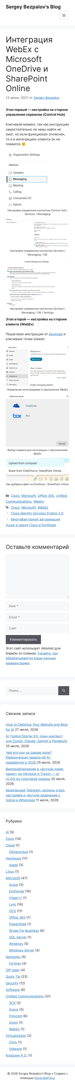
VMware (15, 1049)
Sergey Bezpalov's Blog (33, 7)
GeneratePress (44, 1078)
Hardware (13, 858)
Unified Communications (25, 996)
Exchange (16, 891)
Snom (13, 1023)
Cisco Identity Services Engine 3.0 (37, 513)
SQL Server (18, 937)
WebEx (38, 501)
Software (13, 990)
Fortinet (15, 963)
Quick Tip (13, 977)
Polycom (15, 1016)
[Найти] (63, 690)
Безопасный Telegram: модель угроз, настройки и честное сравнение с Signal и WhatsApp (35, 795)
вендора (55, 334)
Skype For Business (24, 931)
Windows (16, 944)
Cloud (10, 845)
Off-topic (13, 970)
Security (12, 983)
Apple (13, 865)
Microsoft (28, 496)
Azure (13, 885)
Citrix (13, 1042)
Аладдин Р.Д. (16, 1055)
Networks (13, 957)
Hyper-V (15, 898)
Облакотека (18, 852)
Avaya (13, 1009)
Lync (12, 904)
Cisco (15, 496)
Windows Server (21, 950)
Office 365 (46, 496)
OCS (12, 911)
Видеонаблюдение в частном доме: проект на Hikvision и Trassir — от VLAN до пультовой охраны (35, 774)
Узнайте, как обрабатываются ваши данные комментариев (32, 658)
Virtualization (16, 1036)
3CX (12, 1003)
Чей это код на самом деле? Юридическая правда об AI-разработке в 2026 (29, 757)
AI (7, 832)
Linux (10, 871)
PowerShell (17, 924)
